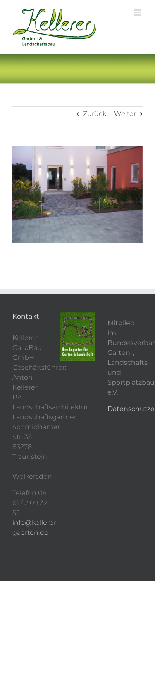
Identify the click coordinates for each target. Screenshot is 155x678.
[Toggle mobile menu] (138, 12)
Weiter (125, 114)
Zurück (94, 114)
